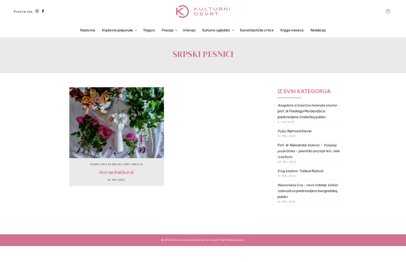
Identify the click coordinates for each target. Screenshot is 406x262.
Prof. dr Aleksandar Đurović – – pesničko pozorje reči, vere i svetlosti (308, 151)
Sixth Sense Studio (233, 240)
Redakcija (318, 30)
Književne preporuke (117, 30)
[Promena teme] (388, 11)
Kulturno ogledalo (216, 30)
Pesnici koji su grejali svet (110, 164)
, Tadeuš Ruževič (300, 171)
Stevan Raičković (116, 172)
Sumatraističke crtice (256, 30)
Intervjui (189, 30)
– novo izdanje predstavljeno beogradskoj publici (307, 191)
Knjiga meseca (292, 30)
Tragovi (149, 30)
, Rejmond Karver (294, 131)
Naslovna (87, 30)
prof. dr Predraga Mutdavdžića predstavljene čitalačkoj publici (307, 111)
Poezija (167, 30)
